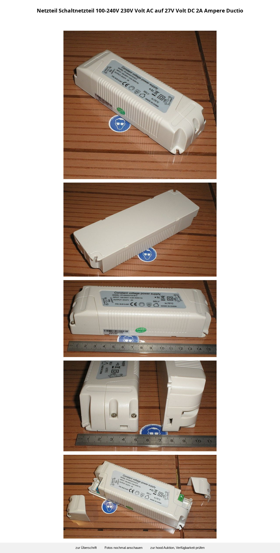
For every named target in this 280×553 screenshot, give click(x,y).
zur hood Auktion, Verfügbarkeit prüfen (177, 547)
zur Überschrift (86, 547)
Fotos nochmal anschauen (123, 547)
